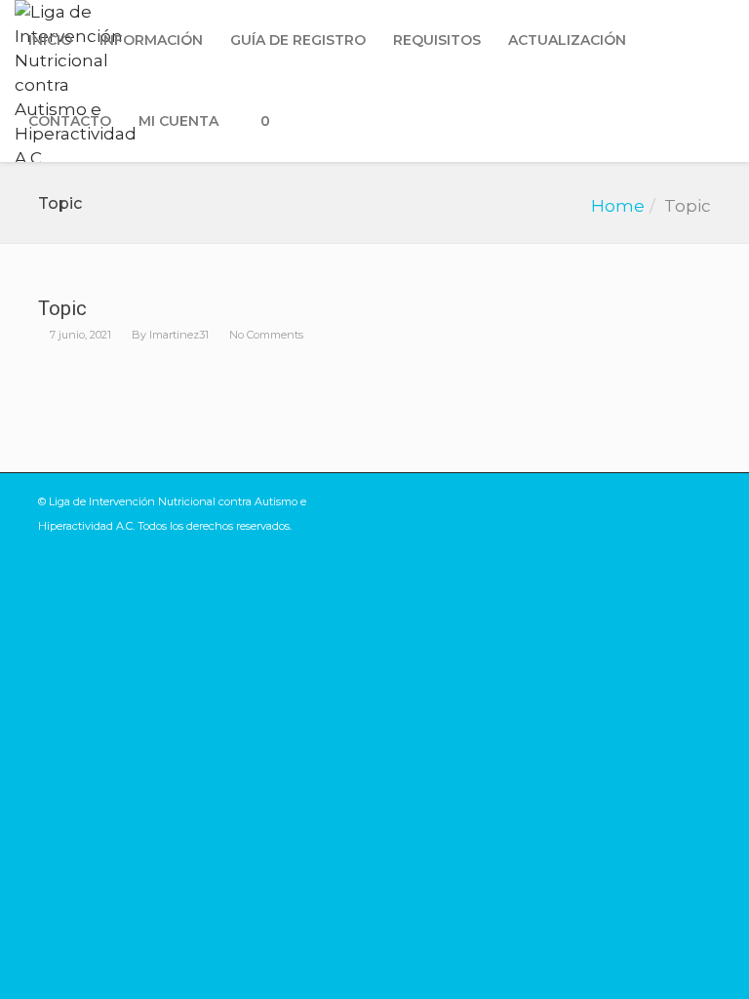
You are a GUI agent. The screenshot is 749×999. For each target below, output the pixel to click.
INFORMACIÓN (151, 40)
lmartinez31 (179, 334)
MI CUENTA (178, 121)
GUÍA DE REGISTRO (298, 40)
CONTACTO (69, 121)
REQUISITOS (437, 40)
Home (618, 206)
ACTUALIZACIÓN (567, 40)
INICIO (50, 40)
